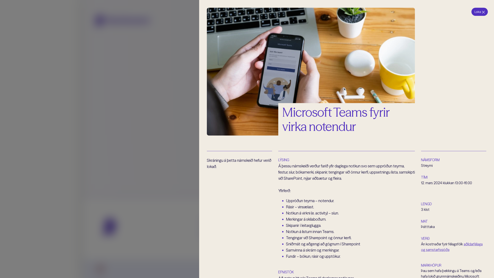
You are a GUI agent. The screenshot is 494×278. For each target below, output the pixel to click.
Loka (478, 12)
